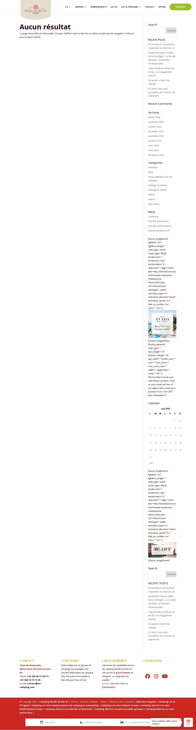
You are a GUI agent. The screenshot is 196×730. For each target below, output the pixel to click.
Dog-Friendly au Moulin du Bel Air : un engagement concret (161, 72)
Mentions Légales (146, 701)
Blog (150, 172)
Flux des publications (158, 221)
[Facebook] (147, 676)
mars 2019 (153, 150)
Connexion (153, 216)
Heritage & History (157, 185)
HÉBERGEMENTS (99, 7)
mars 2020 (153, 145)
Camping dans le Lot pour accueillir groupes (119, 709)
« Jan (150, 462)
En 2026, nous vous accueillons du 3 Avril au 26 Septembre (161, 92)
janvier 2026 (154, 117)
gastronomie (123, 672)
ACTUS (114, 7)
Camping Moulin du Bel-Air (54, 701)
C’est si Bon (67, 665)
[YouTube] (164, 676)
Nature (151, 194)
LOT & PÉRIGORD (129, 7)
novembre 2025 (156, 121)
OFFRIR (162, 7)
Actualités (153, 167)
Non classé (153, 204)
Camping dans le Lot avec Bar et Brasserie (68, 709)
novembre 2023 (156, 136)
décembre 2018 (156, 154)
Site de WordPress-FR (159, 230)
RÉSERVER (180, 7)
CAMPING (79, 7)
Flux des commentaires (159, 225)
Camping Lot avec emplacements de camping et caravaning (65, 705)
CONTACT (150, 7)
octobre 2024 (155, 126)
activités (122, 665)
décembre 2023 (156, 131)
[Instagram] (156, 676)
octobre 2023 (155, 140)
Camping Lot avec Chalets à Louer (120, 705)
